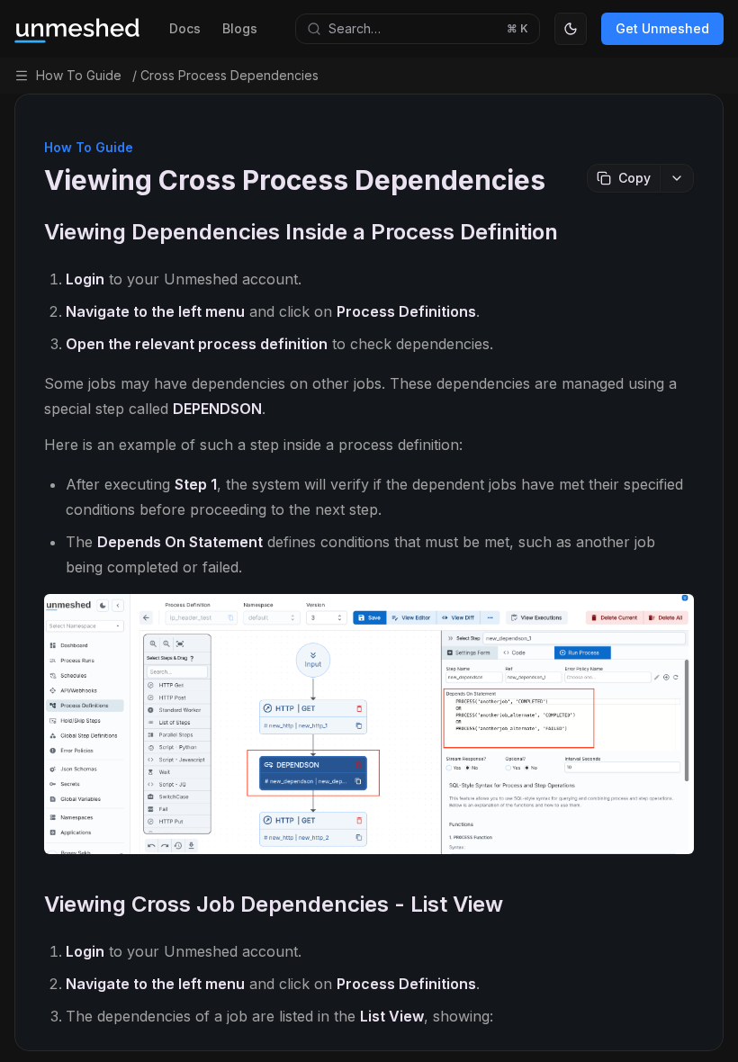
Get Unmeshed (662, 28)
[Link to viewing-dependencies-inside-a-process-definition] (678, 234)
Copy (634, 177)
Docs (185, 28)
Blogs (239, 28)
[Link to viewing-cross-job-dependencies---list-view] (678, 906)
